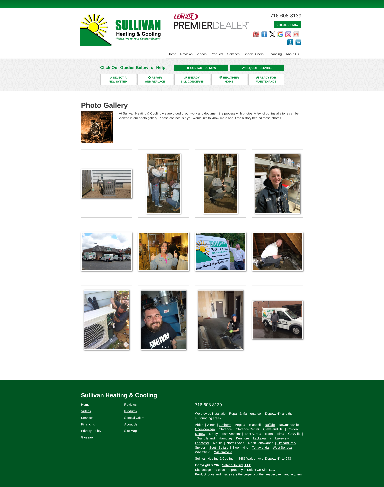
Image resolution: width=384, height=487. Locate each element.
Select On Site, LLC (236, 465)
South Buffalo (218, 447)
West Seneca (282, 447)
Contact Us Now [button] (287, 24)
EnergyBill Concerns (192, 79)
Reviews (186, 54)
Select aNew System (118, 79)
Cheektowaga (205, 429)
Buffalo (270, 424)
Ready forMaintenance (266, 79)
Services (233, 54)
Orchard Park (286, 443)
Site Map (130, 430)
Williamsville (223, 452)
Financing (275, 54)
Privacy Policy (91, 430)
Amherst (225, 424)
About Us (292, 54)
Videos (202, 54)
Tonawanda (260, 447)
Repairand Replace (155, 79)
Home (172, 54)
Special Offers (254, 54)
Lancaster (202, 443)
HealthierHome (230, 79)
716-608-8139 (208, 404)
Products (217, 54)
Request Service (258, 68)
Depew (200, 433)
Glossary (87, 437)
